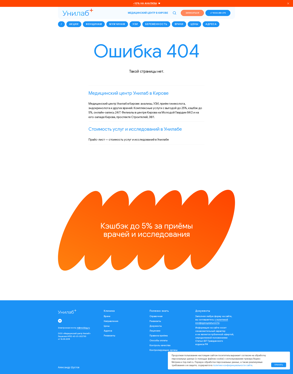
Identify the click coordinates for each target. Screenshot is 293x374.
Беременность (156, 24)
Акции (74, 24)
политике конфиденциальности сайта (232, 365)
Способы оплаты (159, 340)
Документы (156, 326)
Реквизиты (109, 335)
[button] (174, 13)
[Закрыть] (288, 3)
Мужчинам (117, 24)
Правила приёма (159, 335)
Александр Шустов (68, 367)
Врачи (179, 24)
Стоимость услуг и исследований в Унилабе (135, 129)
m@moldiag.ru (83, 328)
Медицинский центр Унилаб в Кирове (129, 93)
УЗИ (135, 24)
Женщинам (94, 24)
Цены (194, 24)
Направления (111, 321)
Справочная (156, 316)
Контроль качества (160, 345)
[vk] (60, 321)
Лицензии (155, 330)
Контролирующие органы (163, 350)
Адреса (211, 24)
